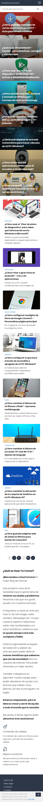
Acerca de (8, 780)
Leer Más (31, 799)
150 (28, 558)
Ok (38, 794)
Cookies (7, 790)
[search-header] (40, 9)
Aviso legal (8, 783)
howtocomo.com (11, 2)
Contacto (8, 787)
